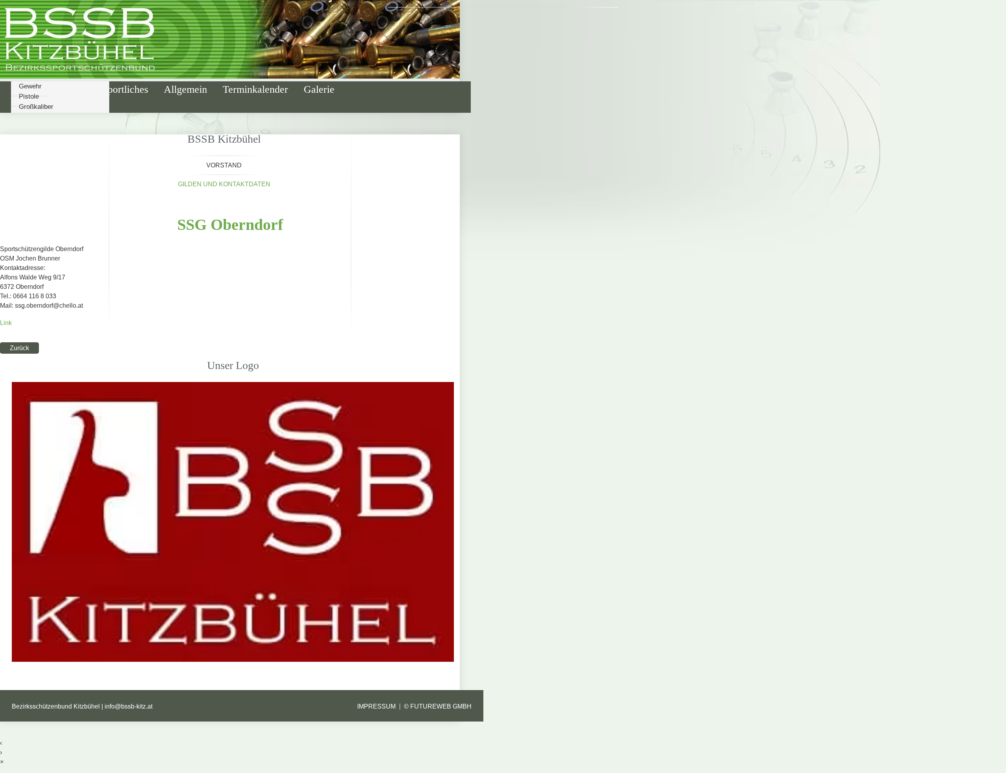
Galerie (319, 89)
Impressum (376, 706)
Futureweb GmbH (441, 706)
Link (6, 322)
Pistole (29, 96)
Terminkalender (255, 89)
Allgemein (185, 89)
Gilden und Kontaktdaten (224, 184)
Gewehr (30, 86)
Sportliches (125, 89)
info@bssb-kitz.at (128, 706)
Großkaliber (36, 106)
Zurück (19, 348)
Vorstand (224, 165)
